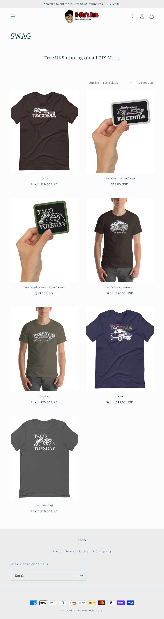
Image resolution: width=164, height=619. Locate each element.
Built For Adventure (119, 287)
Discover (44, 396)
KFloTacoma (75, 610)
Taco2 (44, 178)
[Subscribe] (81, 575)
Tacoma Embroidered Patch (119, 178)
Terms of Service (77, 551)
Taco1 (119, 396)
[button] (12, 16)
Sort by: (94, 82)
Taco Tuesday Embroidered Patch (44, 287)
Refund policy (102, 551)
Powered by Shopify (92, 610)
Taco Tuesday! (44, 505)
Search (57, 551)
